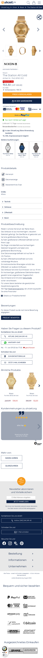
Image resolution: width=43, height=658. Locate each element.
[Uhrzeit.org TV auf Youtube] (16, 543)
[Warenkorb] (33, 3)
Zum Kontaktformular (16, 356)
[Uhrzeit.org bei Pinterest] (22, 543)
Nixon (11, 394)
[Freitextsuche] (28, 3)
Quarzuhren (11, 466)
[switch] (4, 655)
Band (6, 218)
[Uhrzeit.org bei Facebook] (4, 543)
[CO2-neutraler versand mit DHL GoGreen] (23, 651)
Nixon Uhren (11, 458)
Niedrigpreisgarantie (16, 289)
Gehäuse (8, 207)
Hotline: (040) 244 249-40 (17, 336)
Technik (7, 202)
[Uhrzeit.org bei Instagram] (10, 543)
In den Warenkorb (23, 101)
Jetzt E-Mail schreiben (17, 362)
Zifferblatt (8, 213)
